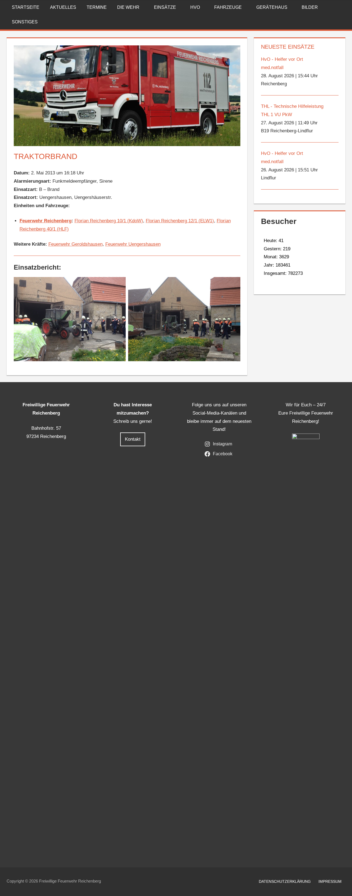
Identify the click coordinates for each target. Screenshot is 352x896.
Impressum (330, 881)
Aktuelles (63, 7)
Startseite (25, 7)
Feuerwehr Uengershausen (133, 244)
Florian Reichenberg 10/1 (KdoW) (109, 220)
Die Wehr (128, 7)
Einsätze (165, 7)
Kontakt (133, 439)
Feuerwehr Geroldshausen (75, 244)
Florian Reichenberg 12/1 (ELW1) (180, 220)
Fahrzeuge (228, 7)
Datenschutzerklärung (285, 881)
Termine (97, 7)
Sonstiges (25, 22)
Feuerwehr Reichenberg (46, 220)
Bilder (310, 7)
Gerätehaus (271, 7)
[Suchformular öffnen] (341, 7)
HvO (195, 7)
